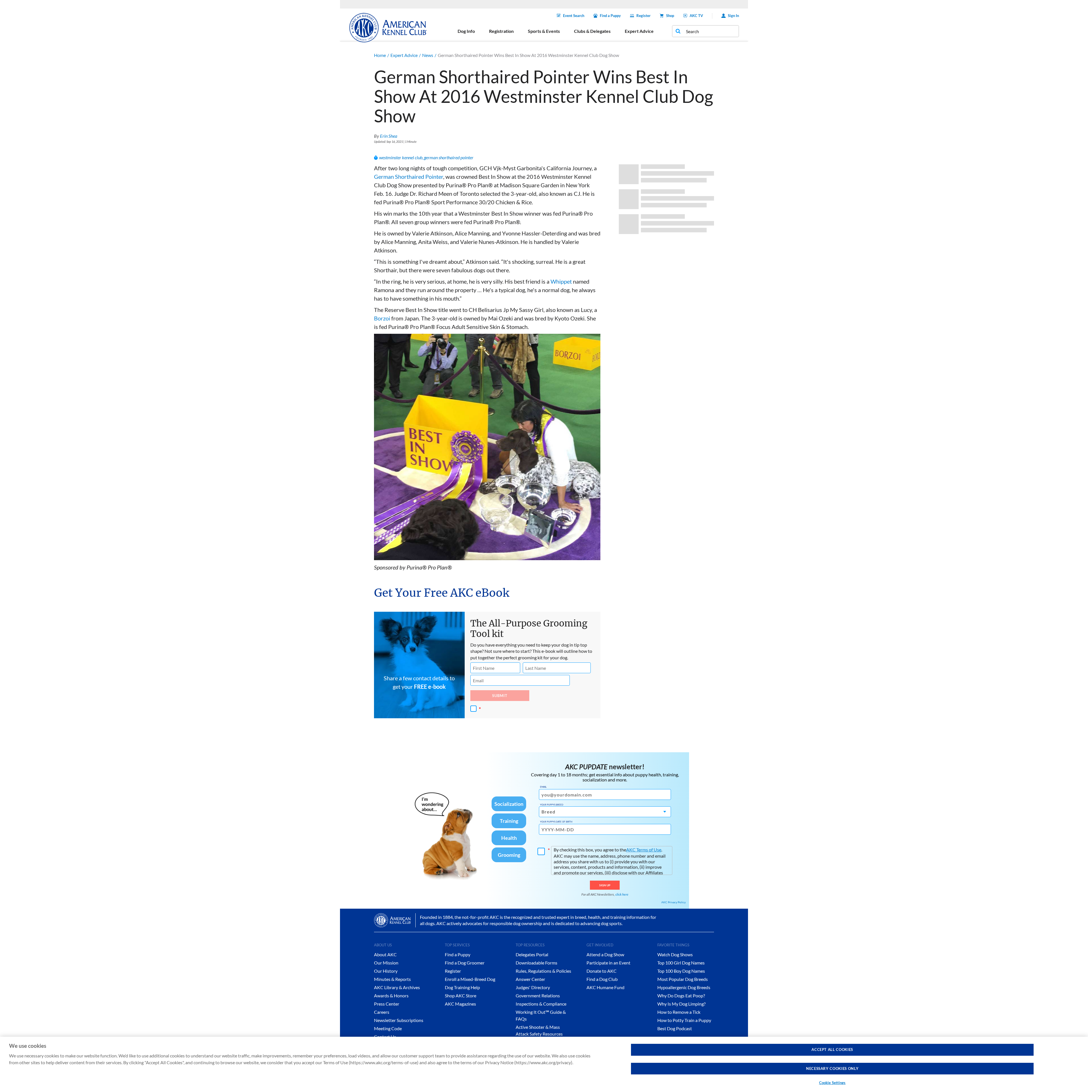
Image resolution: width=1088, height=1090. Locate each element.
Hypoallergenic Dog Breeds (683, 987)
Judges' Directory (533, 987)
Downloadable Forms (536, 962)
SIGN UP (604, 885)
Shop (670, 15)
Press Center (386, 1003)
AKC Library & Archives (397, 987)
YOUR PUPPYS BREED (551, 804)
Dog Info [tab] (466, 31)
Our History (386, 971)
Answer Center (530, 979)
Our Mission (386, 962)
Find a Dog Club (602, 979)
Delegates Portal (532, 954)
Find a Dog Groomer (464, 962)
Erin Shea (388, 136)
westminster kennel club (400, 157)
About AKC (385, 954)
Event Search (573, 15)
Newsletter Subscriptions (398, 1020)
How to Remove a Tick (678, 1012)
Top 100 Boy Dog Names (681, 971)
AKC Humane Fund (605, 987)
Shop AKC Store (460, 995)
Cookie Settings (832, 1082)
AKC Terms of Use (643, 849)
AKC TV (696, 15)
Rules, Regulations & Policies (543, 971)
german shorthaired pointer (448, 157)
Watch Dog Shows (675, 954)
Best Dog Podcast (674, 1028)
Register (643, 15)
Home (380, 55)
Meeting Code (388, 1028)
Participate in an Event (608, 962)
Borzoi (382, 318)
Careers (381, 1012)
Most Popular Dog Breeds (682, 979)
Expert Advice (404, 55)
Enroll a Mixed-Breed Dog (470, 979)
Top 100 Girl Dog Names (681, 962)
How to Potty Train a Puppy (684, 1020)
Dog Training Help (462, 987)
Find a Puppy (610, 15)
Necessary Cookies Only (832, 1068)
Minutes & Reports (392, 979)
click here (621, 894)
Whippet (561, 281)
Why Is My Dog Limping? (681, 1003)
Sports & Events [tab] (544, 31)
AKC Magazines (460, 1003)
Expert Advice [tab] (639, 31)
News (427, 55)
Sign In (733, 15)
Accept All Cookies (832, 1049)
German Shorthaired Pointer (408, 176)
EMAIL (543, 787)
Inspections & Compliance (541, 1003)
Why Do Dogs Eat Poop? (681, 995)
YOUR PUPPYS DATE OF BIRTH (556, 822)
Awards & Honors (391, 995)
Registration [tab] (501, 31)
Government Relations (538, 995)
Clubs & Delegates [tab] (592, 31)
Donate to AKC (601, 971)
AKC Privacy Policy (673, 902)
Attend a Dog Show (605, 954)
